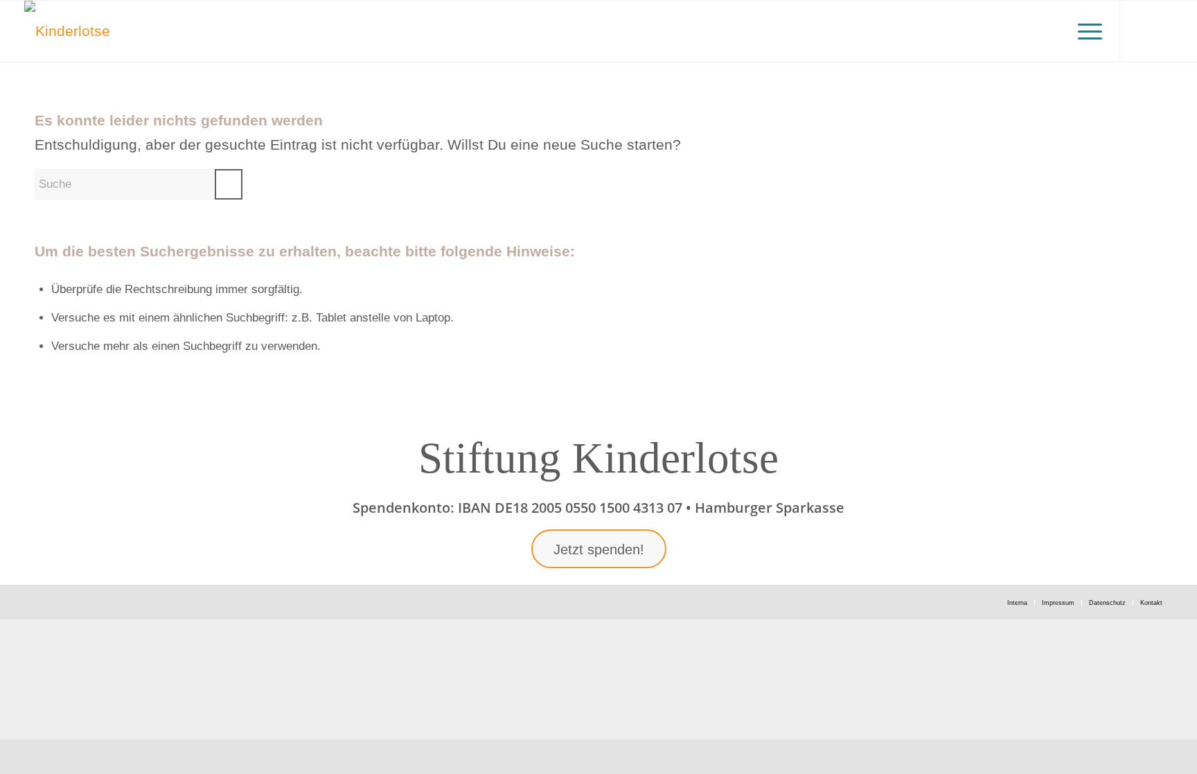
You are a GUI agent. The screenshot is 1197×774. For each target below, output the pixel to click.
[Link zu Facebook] (1162, 30)
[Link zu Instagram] (1141, 30)
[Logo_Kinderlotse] (67, 31)
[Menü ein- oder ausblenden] (1085, 31)
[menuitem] (1085, 31)
